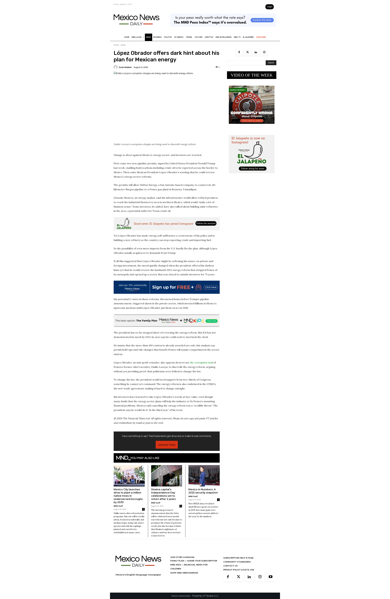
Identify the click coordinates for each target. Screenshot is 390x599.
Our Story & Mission (182, 557)
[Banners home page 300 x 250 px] (252, 126)
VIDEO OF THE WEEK (252, 75)
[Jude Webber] (116, 67)
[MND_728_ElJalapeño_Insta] (167, 223)
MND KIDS (176, 564)
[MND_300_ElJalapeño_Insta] (252, 175)
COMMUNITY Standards (237, 562)
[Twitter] (247, 52)
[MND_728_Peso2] (223, 29)
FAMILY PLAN (177, 560)
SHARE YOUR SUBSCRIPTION (202, 560)
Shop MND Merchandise (184, 573)
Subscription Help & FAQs (238, 558)
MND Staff (118, 506)
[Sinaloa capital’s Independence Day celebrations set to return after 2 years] (166, 475)
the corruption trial (201, 362)
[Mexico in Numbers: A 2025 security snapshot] (204, 476)
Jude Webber (125, 67)
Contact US (230, 565)
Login (269, 6)
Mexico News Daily (181, 596)
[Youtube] (270, 577)
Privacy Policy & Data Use (238, 569)
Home (116, 45)
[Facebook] (239, 52)
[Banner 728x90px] (167, 320)
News (123, 45)
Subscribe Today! (167, 444)
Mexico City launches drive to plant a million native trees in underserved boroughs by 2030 (128, 496)
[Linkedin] (255, 52)
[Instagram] (264, 52)
